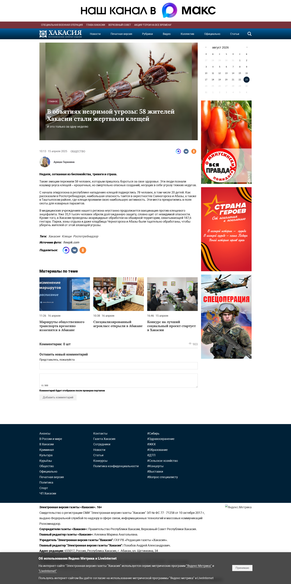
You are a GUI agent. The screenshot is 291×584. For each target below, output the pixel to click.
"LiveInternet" (48, 571)
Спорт (43, 488)
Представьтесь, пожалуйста (57, 359)
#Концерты (155, 466)
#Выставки (155, 471)
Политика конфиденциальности (116, 466)
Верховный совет (119, 25)
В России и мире (50, 439)
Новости (95, 34)
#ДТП (151, 455)
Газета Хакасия (104, 439)
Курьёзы (45, 460)
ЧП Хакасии (47, 493)
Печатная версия (121, 34)
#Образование (157, 450)
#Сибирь (153, 433)
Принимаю (242, 567)
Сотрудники (101, 444)
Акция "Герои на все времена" (152, 25)
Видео (167, 34)
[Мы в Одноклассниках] (193, 151)
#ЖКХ (151, 444)
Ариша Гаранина (64, 162)
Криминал (46, 450)
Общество (78, 151)
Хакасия (54, 236)
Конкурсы (100, 460)
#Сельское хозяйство (162, 460)
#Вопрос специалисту (162, 477)
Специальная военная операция (62, 25)
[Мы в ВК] (186, 151)
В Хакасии (46, 444)
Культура (46, 455)
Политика (46, 482)
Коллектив (187, 34)
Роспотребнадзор (85, 236)
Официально (212, 34)
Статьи (234, 34)
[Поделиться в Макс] (178, 151)
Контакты (100, 433)
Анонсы (44, 433)
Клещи (66, 236)
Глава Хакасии (95, 25)
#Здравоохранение (160, 439)
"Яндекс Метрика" (199, 566)
